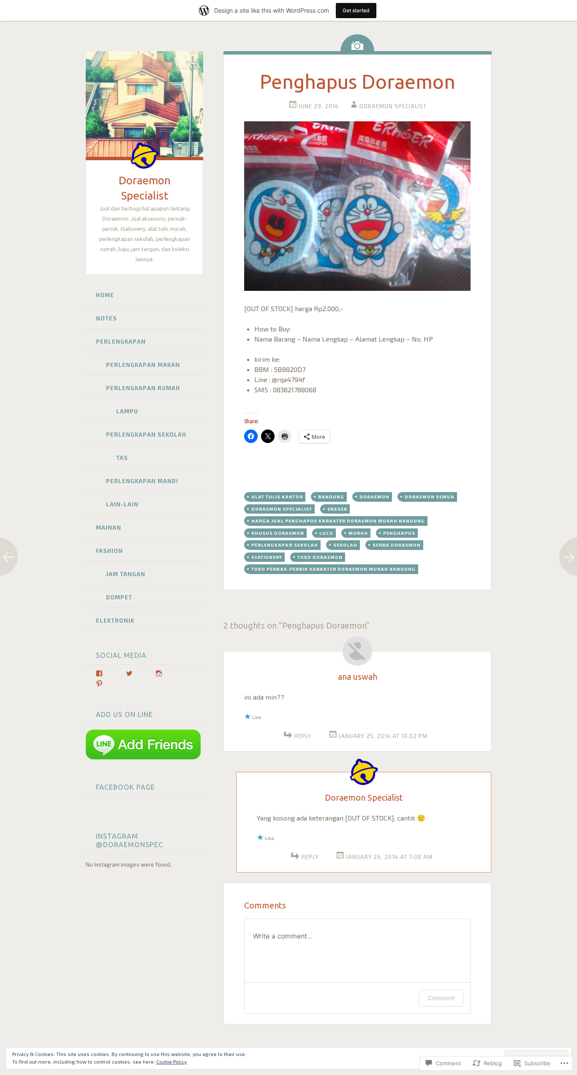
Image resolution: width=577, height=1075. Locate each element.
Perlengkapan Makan (143, 364)
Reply (302, 736)
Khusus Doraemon (277, 533)
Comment (441, 997)
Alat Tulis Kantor (277, 496)
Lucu (326, 533)
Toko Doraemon (320, 557)
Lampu (127, 411)
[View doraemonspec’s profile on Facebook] (99, 673)
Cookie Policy (171, 1061)
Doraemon (374, 496)
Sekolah (345, 544)
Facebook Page (125, 787)
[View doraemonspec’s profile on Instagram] (158, 673)
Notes (106, 318)
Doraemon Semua (430, 496)
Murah (358, 533)
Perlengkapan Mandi (142, 481)
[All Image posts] (357, 42)
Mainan (108, 527)
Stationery (266, 557)
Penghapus (399, 533)
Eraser (337, 509)
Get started (356, 10)
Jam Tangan (125, 574)
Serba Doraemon (397, 544)
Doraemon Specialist (393, 106)
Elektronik (115, 620)
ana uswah (357, 676)
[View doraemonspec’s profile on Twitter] (129, 673)
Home (105, 295)
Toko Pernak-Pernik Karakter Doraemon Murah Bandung (333, 569)
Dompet (119, 597)
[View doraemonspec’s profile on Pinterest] (99, 683)
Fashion (109, 550)
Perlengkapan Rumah (143, 388)
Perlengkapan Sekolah (146, 434)
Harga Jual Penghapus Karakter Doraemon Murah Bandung (338, 520)
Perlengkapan (121, 341)
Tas (122, 457)
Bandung (331, 496)
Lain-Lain (122, 504)
